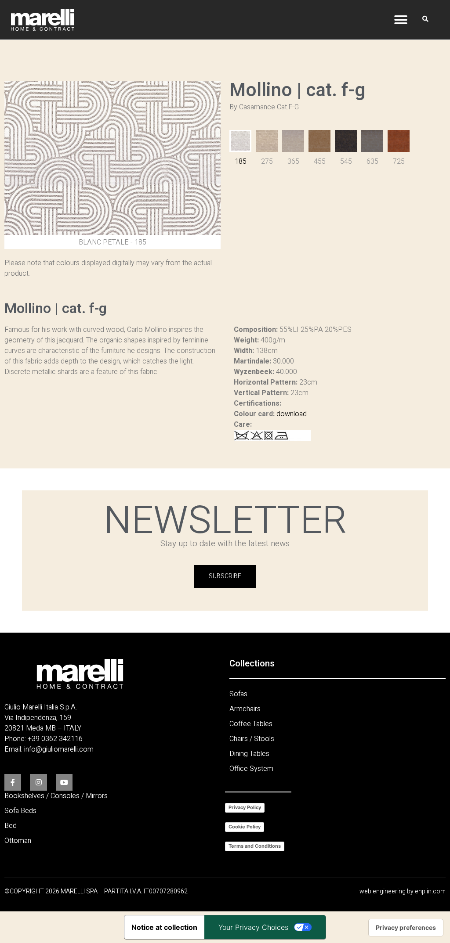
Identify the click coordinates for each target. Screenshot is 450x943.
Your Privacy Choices (253, 927)
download (291, 414)
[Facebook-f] (12, 782)
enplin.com (430, 891)
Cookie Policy (245, 827)
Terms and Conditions (255, 846)
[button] (400, 19)
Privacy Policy (245, 807)
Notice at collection (164, 927)
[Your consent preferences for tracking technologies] (406, 927)
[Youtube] (64, 782)
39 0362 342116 (57, 739)
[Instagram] (38, 782)
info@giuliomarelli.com (59, 749)
